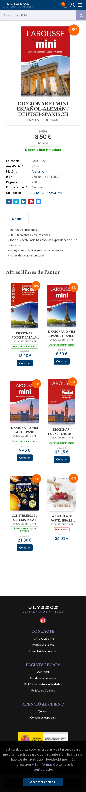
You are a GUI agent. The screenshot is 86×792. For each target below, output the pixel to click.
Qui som (43, 711)
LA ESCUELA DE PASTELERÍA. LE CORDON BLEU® (61, 518)
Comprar (24, 363)
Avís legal (43, 671)
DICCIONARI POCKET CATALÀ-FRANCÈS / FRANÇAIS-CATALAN (24, 335)
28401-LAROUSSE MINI (48, 192)
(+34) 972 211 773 (43, 638)
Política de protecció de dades (43, 684)
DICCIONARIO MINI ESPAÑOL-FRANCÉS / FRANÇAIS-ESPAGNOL (61, 334)
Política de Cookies (43, 690)
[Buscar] (81, 15)
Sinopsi (17, 218)
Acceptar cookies (42, 782)
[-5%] (24, 305)
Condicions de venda (43, 678)
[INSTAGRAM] (43, 620)
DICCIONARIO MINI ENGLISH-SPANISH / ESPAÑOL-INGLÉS (24, 430)
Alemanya (38, 171)
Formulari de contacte (43, 651)
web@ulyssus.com (43, 644)
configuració (42, 769)
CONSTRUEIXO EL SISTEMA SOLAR (24, 518)
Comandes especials (43, 717)
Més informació (43, 764)
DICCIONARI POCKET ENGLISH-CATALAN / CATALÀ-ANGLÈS (61, 431)
